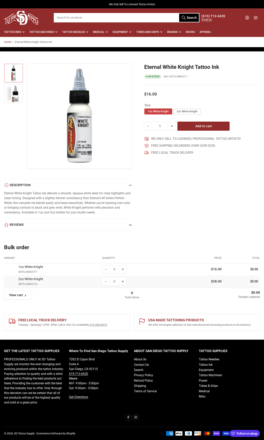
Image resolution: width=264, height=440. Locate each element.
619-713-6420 (78, 374)
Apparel (205, 31)
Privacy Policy (143, 375)
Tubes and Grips (147, 31)
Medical (98, 31)
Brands (172, 31)
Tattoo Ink (206, 365)
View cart (16, 295)
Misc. (202, 396)
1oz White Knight (158, 111)
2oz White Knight (187, 111)
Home (7, 41)
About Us (140, 359)
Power (203, 380)
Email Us (207, 19)
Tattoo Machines (41, 31)
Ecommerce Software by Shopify (56, 433)
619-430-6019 (98, 324)
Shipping (140, 386)
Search (138, 370)
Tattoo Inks (12, 31)
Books (190, 31)
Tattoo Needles (73, 31)
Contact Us (141, 365)
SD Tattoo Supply (24, 433)
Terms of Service (145, 391)
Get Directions (78, 397)
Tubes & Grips (208, 386)
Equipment (120, 31)
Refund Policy (143, 380)
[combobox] (127, 17)
